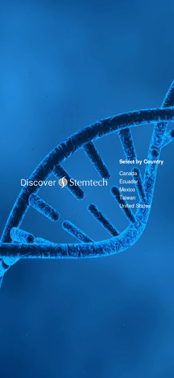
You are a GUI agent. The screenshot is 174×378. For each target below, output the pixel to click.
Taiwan (127, 197)
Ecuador (128, 181)
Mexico (127, 189)
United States (135, 205)
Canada (128, 173)
